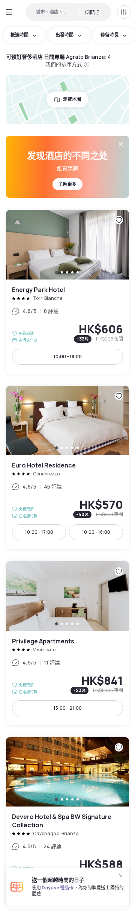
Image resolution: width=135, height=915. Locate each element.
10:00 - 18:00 (68, 356)
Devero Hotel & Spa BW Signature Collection (67, 823)
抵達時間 (19, 35)
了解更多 (67, 184)
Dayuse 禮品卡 (58, 887)
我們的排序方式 (63, 64)
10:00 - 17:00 (39, 532)
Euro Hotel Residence (67, 468)
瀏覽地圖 (72, 99)
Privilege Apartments (67, 643)
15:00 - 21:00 (68, 708)
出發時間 (65, 35)
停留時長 (109, 35)
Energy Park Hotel (67, 292)
